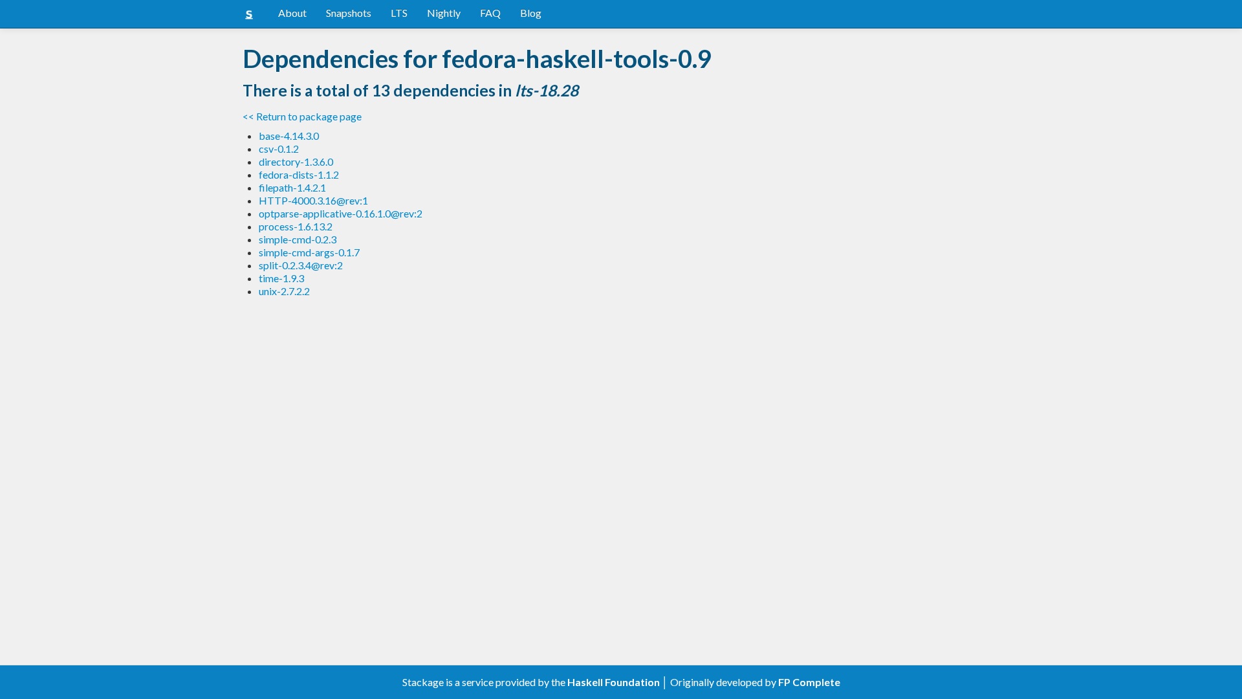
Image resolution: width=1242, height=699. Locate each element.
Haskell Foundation (613, 682)
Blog (530, 12)
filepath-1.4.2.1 (292, 187)
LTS (399, 12)
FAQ (490, 12)
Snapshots (348, 12)
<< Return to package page (302, 116)
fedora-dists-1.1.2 (299, 174)
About (292, 12)
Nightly (444, 12)
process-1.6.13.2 (295, 226)
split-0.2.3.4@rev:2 (301, 265)
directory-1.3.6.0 (296, 161)
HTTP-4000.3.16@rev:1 (313, 200)
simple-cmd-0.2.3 (297, 239)
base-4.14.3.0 (289, 135)
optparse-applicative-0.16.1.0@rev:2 (340, 213)
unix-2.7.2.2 (284, 291)
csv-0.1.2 (279, 148)
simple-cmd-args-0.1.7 (309, 252)
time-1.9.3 (281, 278)
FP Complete (809, 682)
